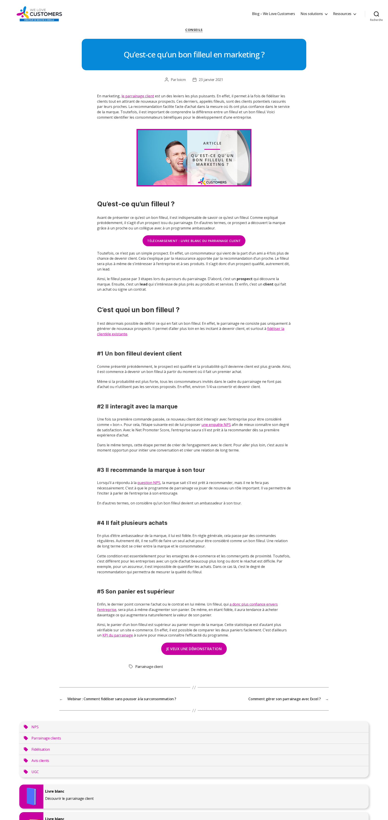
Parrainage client (149, 666)
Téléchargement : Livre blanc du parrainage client (194, 241)
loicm (181, 79)
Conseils (194, 30)
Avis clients (40, 760)
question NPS (148, 482)
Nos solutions (311, 14)
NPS (34, 726)
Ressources (342, 14)
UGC (35, 771)
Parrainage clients (46, 738)
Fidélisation (40, 749)
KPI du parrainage (117, 635)
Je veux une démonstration (194, 648)
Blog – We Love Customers (273, 14)
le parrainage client (137, 96)
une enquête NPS (216, 424)
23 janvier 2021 (211, 79)
